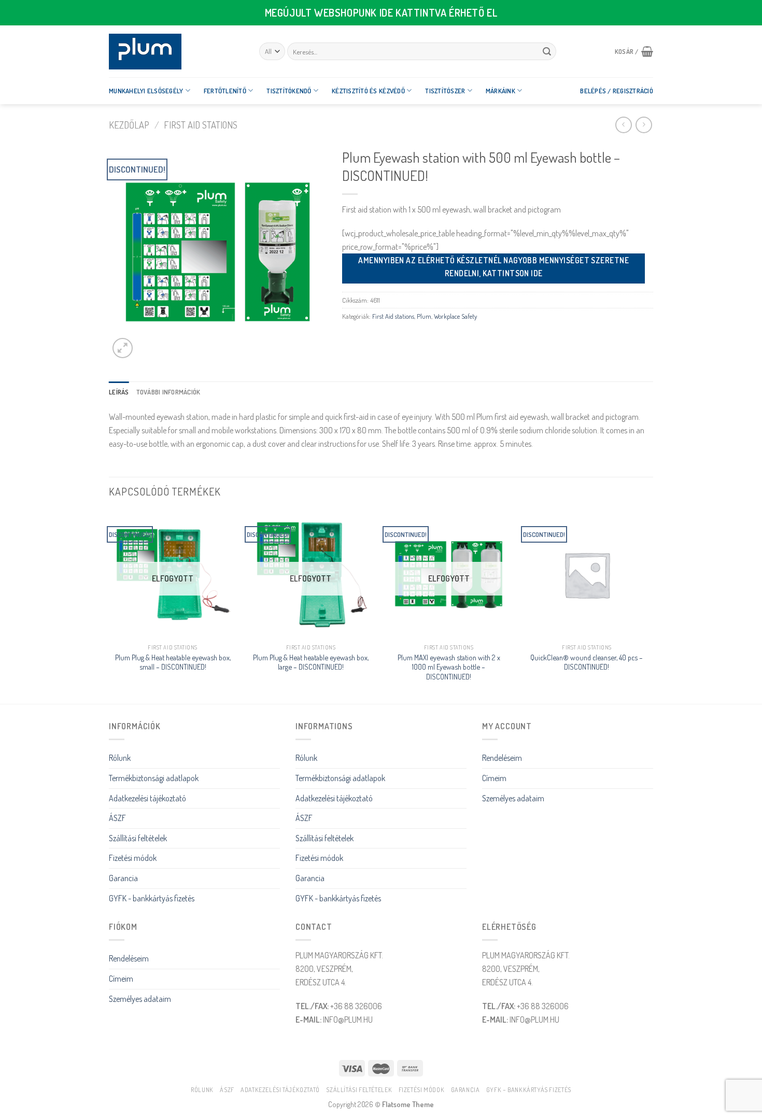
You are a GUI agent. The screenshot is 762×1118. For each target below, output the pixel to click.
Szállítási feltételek (138, 838)
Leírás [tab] (119, 392)
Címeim (494, 778)
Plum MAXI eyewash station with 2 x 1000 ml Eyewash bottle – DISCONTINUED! (449, 667)
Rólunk (120, 758)
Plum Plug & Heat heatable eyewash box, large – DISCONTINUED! (311, 662)
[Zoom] (122, 348)
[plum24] (176, 51)
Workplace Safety (455, 316)
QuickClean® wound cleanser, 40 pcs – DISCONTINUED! (586, 662)
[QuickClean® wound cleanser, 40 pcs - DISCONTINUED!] (587, 575)
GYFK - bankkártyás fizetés (151, 898)
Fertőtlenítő (225, 91)
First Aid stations (200, 125)
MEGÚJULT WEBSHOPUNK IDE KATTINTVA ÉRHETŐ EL (381, 12)
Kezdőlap (129, 125)
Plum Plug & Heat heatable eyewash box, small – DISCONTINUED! (173, 662)
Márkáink (500, 91)
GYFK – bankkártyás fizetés (528, 1089)
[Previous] (109, 606)
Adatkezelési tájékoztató (147, 798)
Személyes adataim (513, 798)
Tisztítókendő (288, 91)
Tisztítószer (445, 91)
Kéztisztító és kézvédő (368, 91)
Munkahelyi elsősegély (146, 91)
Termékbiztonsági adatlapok (154, 778)
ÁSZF (117, 818)
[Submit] (547, 51)
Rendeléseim (502, 758)
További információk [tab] (168, 392)
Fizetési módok (133, 858)
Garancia (123, 878)
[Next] (650, 606)
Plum (424, 316)
